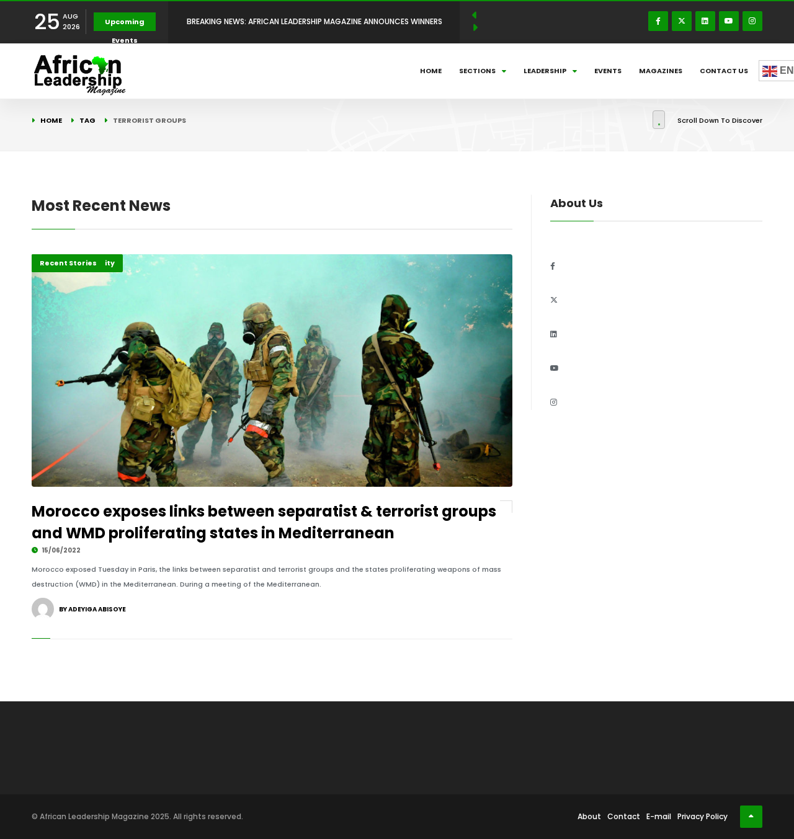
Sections (477, 71)
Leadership (545, 71)
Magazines (660, 71)
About (589, 816)
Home (431, 71)
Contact (623, 816)
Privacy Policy (702, 816)
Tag (87, 120)
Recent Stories (68, 263)
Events (608, 71)
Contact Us (724, 71)
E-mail (658, 816)
